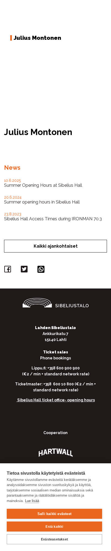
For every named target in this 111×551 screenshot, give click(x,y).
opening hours (81, 400)
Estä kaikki (54, 527)
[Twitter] (25, 270)
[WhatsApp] (41, 270)
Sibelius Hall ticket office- (41, 400)
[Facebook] (8, 270)
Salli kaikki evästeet (54, 514)
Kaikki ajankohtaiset (56, 246)
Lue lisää (32, 501)
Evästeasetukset (54, 539)
